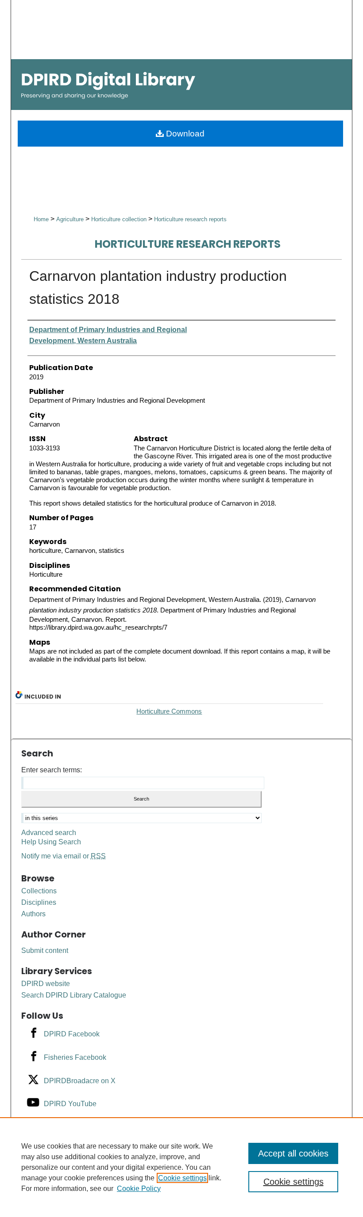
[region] (181, 1167)
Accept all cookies (293, 1153)
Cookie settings (182, 1178)
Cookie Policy (139, 1188)
